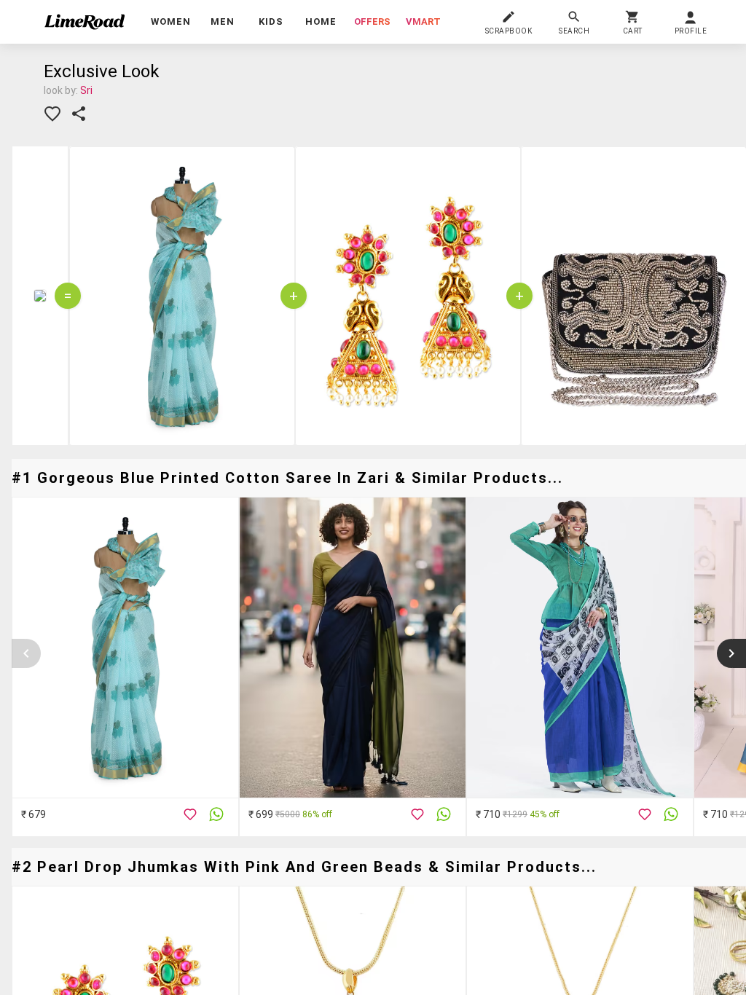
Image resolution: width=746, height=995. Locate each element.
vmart (423, 21)
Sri (86, 90)
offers (372, 21)
